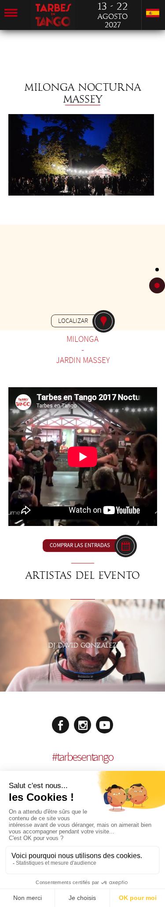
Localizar (73, 320)
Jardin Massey (83, 360)
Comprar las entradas (80, 545)
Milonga (82, 339)
